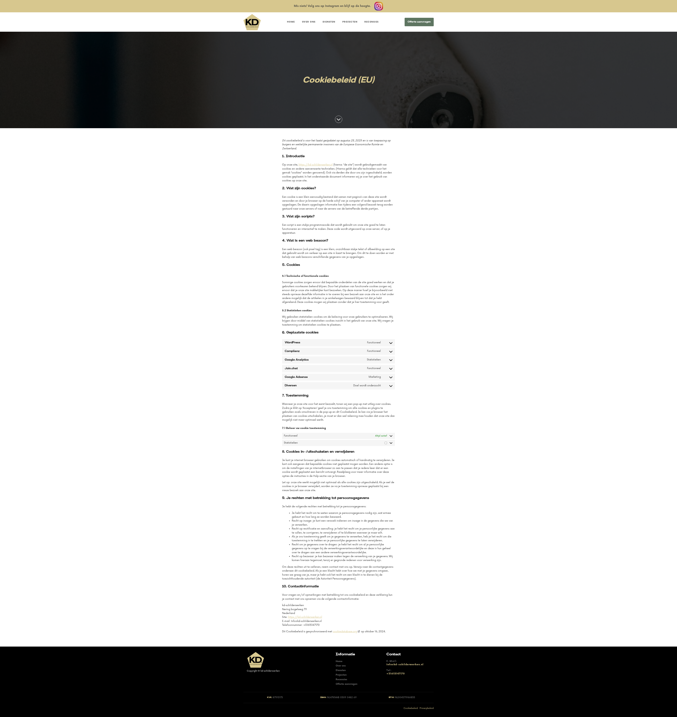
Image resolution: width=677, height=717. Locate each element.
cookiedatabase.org (345, 631)
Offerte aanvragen (419, 21)
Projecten (350, 22)
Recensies (371, 22)
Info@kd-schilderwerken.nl (405, 664)
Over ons (309, 22)
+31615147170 (395, 673)
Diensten (329, 22)
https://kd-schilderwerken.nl (316, 164)
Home (291, 22)
